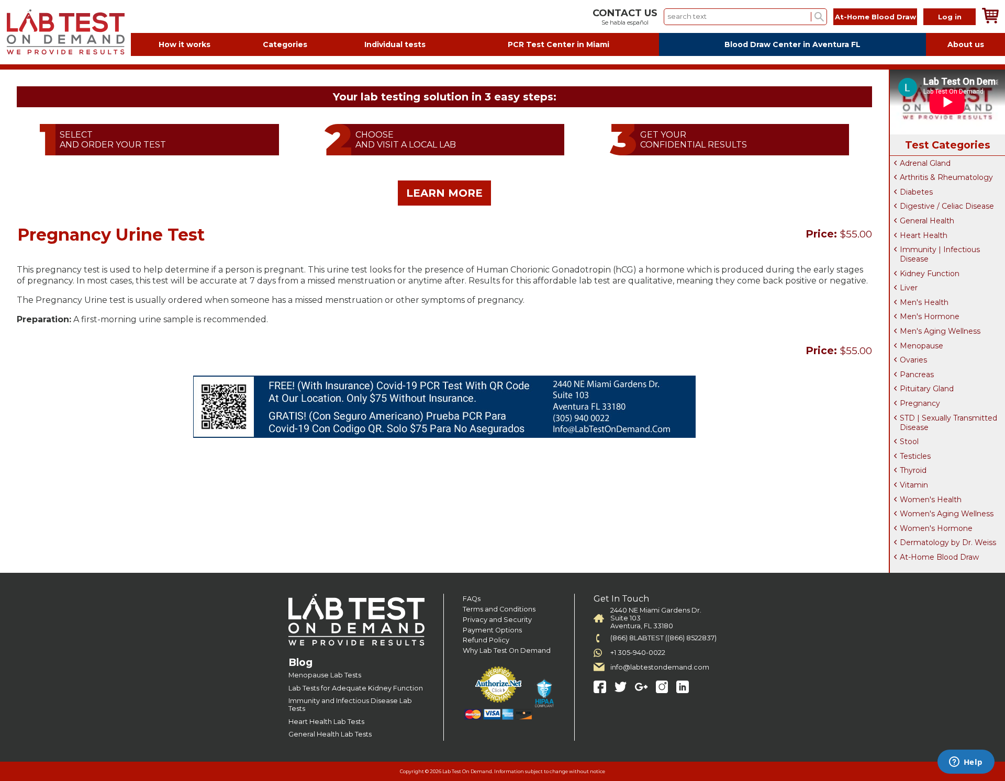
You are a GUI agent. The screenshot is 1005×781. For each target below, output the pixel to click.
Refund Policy (486, 640)
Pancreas (917, 374)
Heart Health (923, 235)
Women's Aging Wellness (946, 513)
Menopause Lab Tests (324, 675)
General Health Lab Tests (330, 734)
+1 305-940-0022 (637, 653)
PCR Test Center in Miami (558, 44)
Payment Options (492, 630)
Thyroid (913, 470)
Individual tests (395, 44)
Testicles (915, 456)
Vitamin (914, 485)
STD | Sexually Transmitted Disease (948, 422)
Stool (909, 441)
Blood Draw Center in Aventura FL (792, 44)
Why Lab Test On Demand (507, 650)
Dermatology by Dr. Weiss (948, 542)
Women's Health (931, 499)
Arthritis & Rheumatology (946, 177)
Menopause (921, 345)
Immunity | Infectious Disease (940, 254)
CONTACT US (625, 13)
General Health (927, 220)
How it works (184, 44)
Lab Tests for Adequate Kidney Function (355, 688)
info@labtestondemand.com (659, 667)
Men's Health (924, 302)
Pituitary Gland (927, 388)
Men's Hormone (929, 316)
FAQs (472, 599)
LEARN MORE (444, 193)
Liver (909, 287)
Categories (285, 44)
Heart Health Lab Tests (326, 722)
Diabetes (916, 192)
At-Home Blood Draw (875, 17)
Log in (950, 17)
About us (965, 44)
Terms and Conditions (499, 609)
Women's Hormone (936, 528)
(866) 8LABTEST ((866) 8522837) (663, 638)
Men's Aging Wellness (940, 331)
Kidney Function (929, 273)
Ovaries (913, 360)
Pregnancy (920, 403)
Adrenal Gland (925, 163)
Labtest (65, 32)
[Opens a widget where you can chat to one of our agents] (966, 763)
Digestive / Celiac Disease (947, 206)
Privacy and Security (497, 620)
